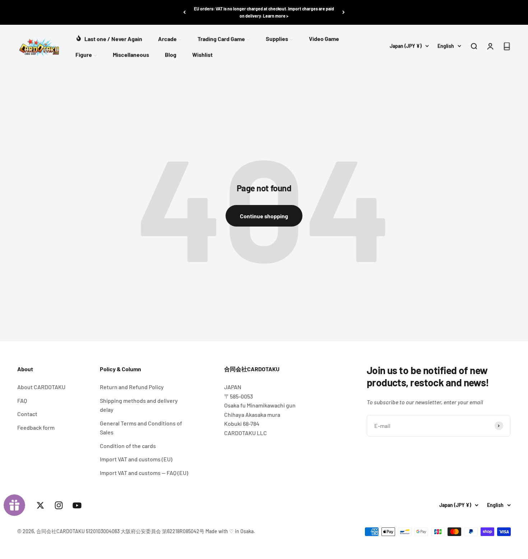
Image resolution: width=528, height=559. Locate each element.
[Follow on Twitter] (40, 505)
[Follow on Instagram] (59, 505)
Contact (27, 413)
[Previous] (184, 12)
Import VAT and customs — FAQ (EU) (144, 472)
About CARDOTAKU (41, 386)
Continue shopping (264, 216)
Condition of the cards (128, 445)
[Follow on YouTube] (77, 505)
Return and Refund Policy (132, 386)
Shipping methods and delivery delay (139, 405)
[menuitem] (109, 37)
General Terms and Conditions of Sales (141, 428)
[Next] (343, 12)
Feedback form (36, 427)
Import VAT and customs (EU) (136, 459)
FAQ (22, 400)
